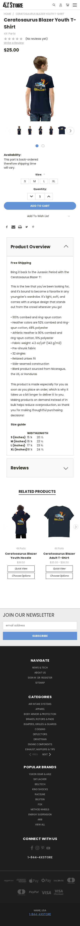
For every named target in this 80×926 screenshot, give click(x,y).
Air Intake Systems (40, 704)
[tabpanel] (18, 130)
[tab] (40, 246)
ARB (40, 819)
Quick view (21, 568)
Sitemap (40, 682)
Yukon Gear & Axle (40, 774)
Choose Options (21, 575)
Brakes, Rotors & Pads (40, 719)
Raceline (40, 794)
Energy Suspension (40, 814)
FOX (40, 804)
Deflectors (40, 734)
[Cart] (67, 4)
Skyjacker (40, 779)
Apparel (40, 709)
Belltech (40, 784)
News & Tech (40, 667)
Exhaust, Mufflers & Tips (40, 749)
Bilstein (40, 799)
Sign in (32, 677)
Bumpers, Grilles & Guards (40, 724)
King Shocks (40, 789)
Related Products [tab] (37, 491)
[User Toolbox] (61, 4)
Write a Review (14, 43)
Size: (40, 174)
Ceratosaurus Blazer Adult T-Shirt (59, 556)
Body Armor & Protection (40, 714)
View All (40, 824)
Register (46, 677)
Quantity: (40, 189)
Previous (9, 131)
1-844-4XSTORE (40, 857)
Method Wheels (40, 809)
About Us (40, 672)
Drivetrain (40, 739)
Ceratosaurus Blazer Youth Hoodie (21, 556)
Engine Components (40, 744)
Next (70, 131)
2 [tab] (43, 145)
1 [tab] (37, 145)
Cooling (40, 729)
